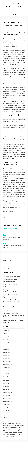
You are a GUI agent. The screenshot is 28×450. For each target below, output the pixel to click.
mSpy (9, 429)
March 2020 (6, 383)
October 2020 (7, 361)
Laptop (9, 427)
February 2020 (7, 386)
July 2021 (6, 333)
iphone (5, 427)
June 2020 (6, 374)
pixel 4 (21, 429)
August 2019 (6, 404)
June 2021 (6, 337)
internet (22, 425)
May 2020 (6, 377)
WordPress (23, 446)
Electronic (6, 265)
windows (12, 436)
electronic (5, 425)
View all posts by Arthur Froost (11, 228)
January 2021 (6, 352)
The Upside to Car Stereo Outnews (12, 276)
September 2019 (7, 401)
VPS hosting (6, 436)
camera (9, 421)
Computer (14, 421)
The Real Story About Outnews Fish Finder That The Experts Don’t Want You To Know (13, 315)
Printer (4, 431)
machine (13, 427)
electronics (11, 425)
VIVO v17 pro (19, 434)
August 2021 (6, 330)
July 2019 (6, 408)
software (5, 432)
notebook (13, 429)
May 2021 (6, 340)
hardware (17, 425)
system (15, 432)
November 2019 (7, 395)
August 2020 (6, 367)
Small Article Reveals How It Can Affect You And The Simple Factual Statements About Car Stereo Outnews (13, 302)
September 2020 (7, 364)
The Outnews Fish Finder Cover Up (12, 307)
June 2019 (6, 411)
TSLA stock (12, 434)
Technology (10, 211)
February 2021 (7, 349)
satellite (18, 431)
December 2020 (7, 355)
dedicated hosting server (9, 423)
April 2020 (6, 380)
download (18, 423)
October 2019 (7, 398)
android (5, 421)
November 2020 (7, 358)
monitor (5, 429)
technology (6, 434)
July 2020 (6, 371)
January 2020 (6, 389)
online (18, 429)
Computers (20, 421)
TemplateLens (12, 446)
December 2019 (7, 392)
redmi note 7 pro (11, 431)
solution (10, 432)
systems (19, 432)
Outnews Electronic (14, 5)
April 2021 (6, 343)
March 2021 (6, 346)
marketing (18, 427)
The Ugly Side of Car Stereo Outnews (13, 310)
